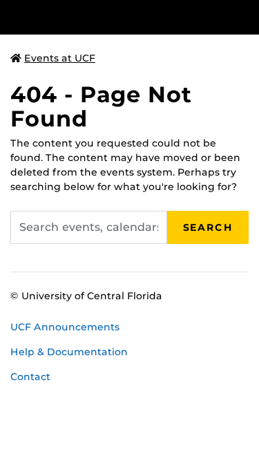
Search (208, 227)
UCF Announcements (64, 327)
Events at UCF (59, 58)
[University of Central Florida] (105, 17)
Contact (30, 376)
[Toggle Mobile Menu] (245, 16)
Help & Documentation (69, 352)
